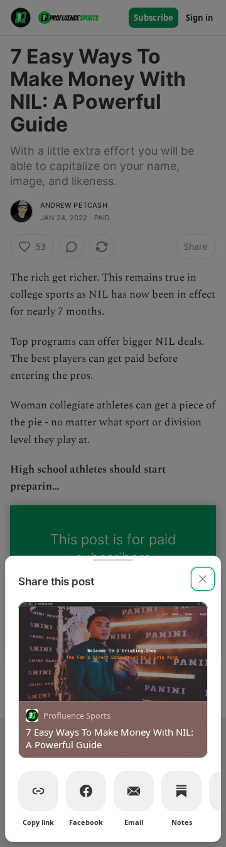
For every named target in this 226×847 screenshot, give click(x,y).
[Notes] (181, 791)
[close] (203, 579)
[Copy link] (38, 791)
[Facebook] (86, 791)
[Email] (134, 791)
